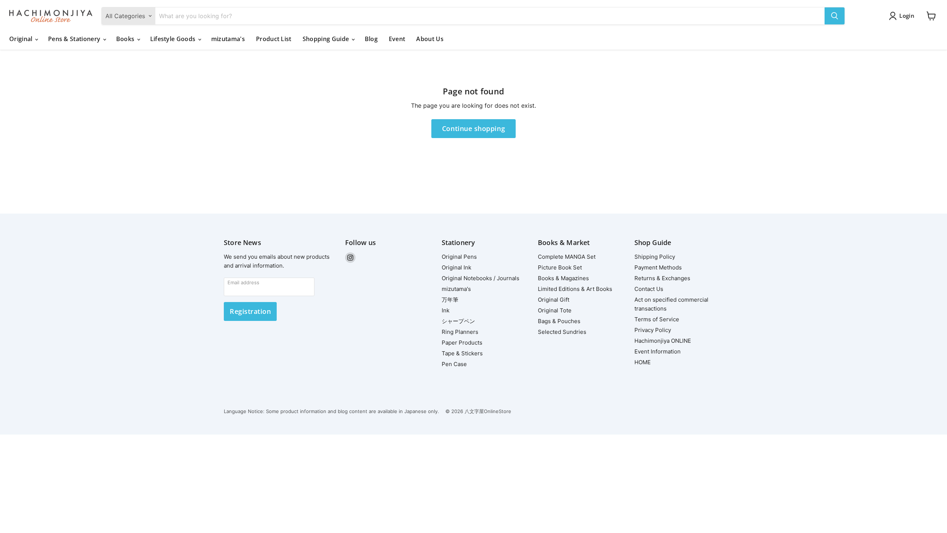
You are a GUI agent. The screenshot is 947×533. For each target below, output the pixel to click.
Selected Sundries (562, 331)
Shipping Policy (654, 256)
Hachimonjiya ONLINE (662, 340)
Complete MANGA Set (567, 256)
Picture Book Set (560, 267)
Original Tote (555, 310)
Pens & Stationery (75, 39)
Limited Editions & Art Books (575, 288)
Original (21, 39)
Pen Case (454, 364)
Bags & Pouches (559, 321)
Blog (371, 39)
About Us (430, 39)
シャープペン (458, 321)
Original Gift (553, 299)
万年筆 (450, 299)
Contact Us (648, 288)
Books (126, 39)
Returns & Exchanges (662, 278)
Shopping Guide (327, 39)
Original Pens (459, 256)
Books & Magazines (563, 278)
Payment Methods (658, 267)
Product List (273, 39)
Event (397, 39)
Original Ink (456, 267)
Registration (250, 311)
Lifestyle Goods (173, 39)
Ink (445, 310)
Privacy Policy (652, 329)
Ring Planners (460, 331)
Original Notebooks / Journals (480, 278)
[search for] (835, 15)
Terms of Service (656, 319)
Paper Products (462, 342)
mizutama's (228, 39)
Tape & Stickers (462, 353)
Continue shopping (473, 128)
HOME (642, 362)
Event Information (657, 351)
